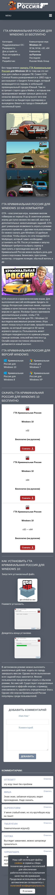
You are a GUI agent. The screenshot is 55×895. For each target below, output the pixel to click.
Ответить (48, 779)
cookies (18, 863)
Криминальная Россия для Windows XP (39, 376)
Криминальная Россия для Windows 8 (13, 376)
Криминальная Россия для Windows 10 (13, 363)
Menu (8, 15)
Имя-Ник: (24, 716)
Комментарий (26, 727)
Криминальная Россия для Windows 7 (39, 363)
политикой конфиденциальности (27, 885)
